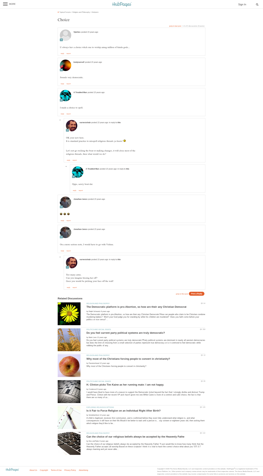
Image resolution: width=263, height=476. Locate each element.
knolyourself (79, 62)
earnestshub (85, 122)
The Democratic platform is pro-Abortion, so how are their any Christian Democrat (136, 306)
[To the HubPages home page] (12, 470)
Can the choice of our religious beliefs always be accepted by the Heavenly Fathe (135, 436)
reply (62, 53)
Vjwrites (77, 32)
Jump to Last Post (175, 26)
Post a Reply (196, 294)
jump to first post (182, 294)
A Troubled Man (80, 92)
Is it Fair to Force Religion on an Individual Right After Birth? (123, 410)
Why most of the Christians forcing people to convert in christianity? (128, 358)
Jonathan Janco (80, 199)
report (69, 53)
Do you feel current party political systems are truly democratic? (125, 332)
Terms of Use (56, 470)
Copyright (44, 470)
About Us (33, 470)
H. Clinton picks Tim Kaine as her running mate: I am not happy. (125, 384)
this (119, 122)
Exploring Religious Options (100, 407)
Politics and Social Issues (98, 329)
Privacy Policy (70, 470)
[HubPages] (122, 4)
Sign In (242, 4)
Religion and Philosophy (98, 303)
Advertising (83, 470)
